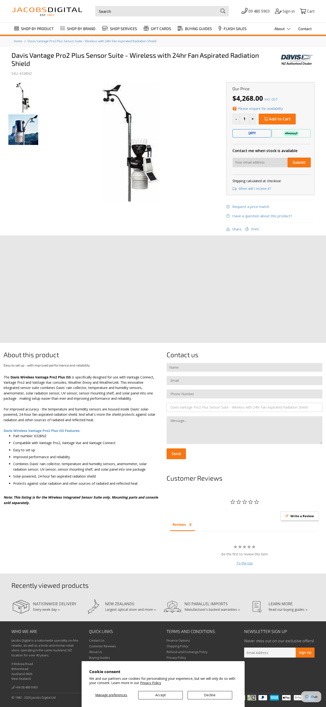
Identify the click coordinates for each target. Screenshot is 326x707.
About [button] (280, 28)
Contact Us (97, 640)
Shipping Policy (177, 646)
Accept (160, 695)
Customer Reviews (102, 646)
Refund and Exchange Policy (187, 652)
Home (18, 41)
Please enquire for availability (260, 108)
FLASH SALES (235, 28)
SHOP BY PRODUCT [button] (37, 28)
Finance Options (178, 640)
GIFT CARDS (160, 28)
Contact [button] (305, 28)
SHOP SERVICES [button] (123, 28)
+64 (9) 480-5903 (26, 687)
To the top (244, 563)
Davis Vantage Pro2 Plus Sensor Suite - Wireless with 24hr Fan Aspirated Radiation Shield (92, 41)
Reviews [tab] (179, 524)
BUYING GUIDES (198, 28)
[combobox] (162, 11)
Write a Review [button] (302, 516)
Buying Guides (99, 657)
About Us (95, 652)
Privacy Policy (150, 682)
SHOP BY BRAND (80, 28)
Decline (210, 695)
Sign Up (305, 652)
